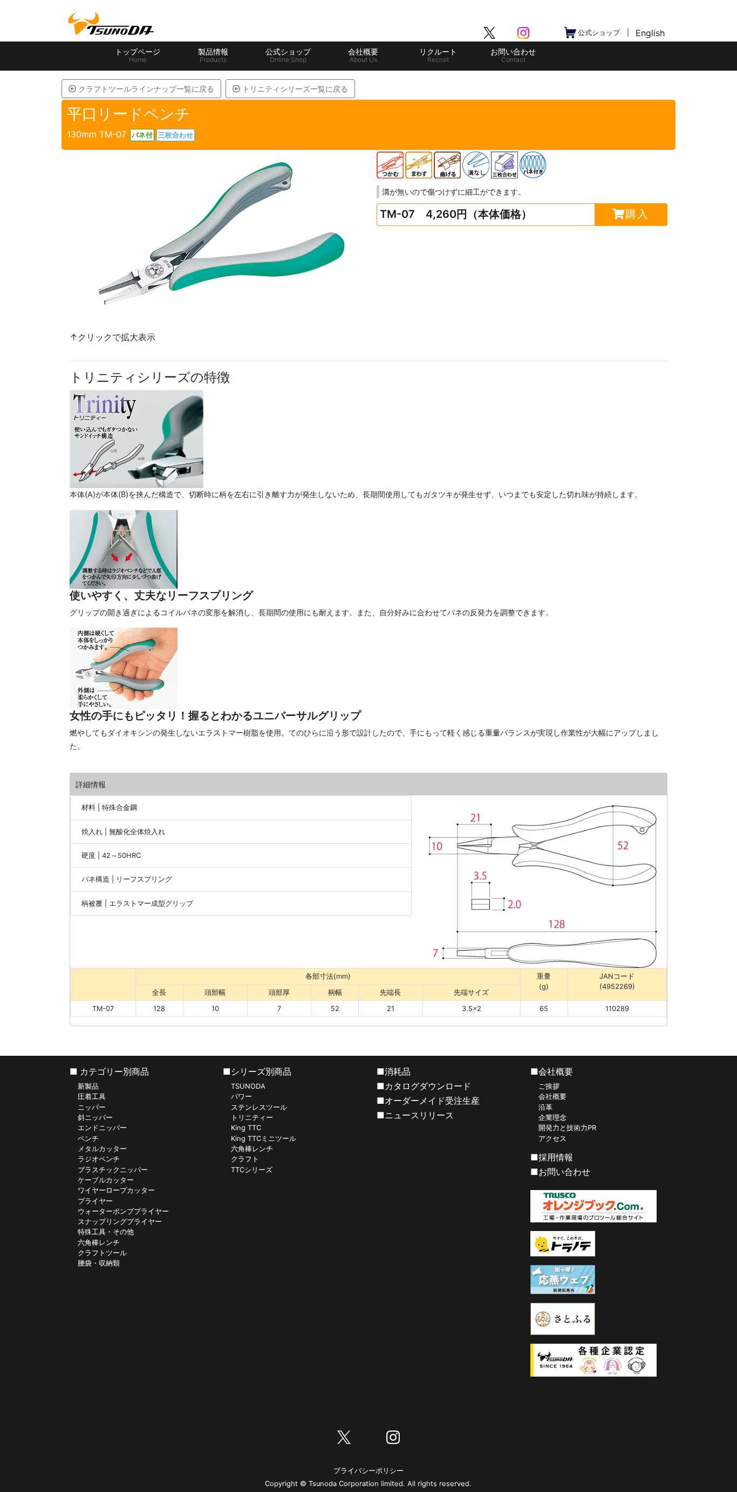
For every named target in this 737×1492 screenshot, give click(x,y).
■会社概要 (551, 1071)
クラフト (245, 1159)
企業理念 (552, 1117)
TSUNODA (248, 1086)
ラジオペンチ (99, 1159)
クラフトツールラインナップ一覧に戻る (145, 88)
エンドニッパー (102, 1128)
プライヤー (95, 1201)
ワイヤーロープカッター (116, 1190)
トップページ (137, 55)
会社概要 (363, 55)
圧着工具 (92, 1096)
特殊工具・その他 (106, 1232)
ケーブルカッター (106, 1180)
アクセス (552, 1139)
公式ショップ (288, 55)
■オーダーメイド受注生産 (428, 1100)
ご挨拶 (548, 1086)
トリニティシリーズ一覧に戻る (294, 88)
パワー (241, 1096)
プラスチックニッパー (113, 1170)
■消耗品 (394, 1071)
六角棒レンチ (99, 1243)
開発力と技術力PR (567, 1128)
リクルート (438, 55)
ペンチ (88, 1139)
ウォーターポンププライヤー (123, 1211)
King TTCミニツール (263, 1139)
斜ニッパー (95, 1117)
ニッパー (92, 1107)
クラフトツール (102, 1253)
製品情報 (213, 55)
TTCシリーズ (251, 1170)
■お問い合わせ (560, 1171)
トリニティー (252, 1117)
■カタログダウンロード (424, 1086)
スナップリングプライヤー (120, 1222)
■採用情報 (551, 1157)
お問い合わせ (513, 55)
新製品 (88, 1086)
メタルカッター (102, 1149)
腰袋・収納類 (99, 1263)
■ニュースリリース (415, 1115)
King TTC (246, 1128)
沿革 (545, 1107)
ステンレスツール (259, 1107)
